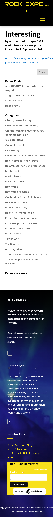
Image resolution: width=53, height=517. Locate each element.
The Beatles (12, 244)
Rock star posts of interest (21, 223)
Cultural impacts (15, 145)
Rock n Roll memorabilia (19, 213)
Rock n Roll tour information (21, 218)
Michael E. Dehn (18, 41)
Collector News (14, 140)
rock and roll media (16, 202)
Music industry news (17, 181)
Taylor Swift (12, 239)
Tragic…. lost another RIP (19, 95)
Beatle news (12, 106)
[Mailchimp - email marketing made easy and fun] (29, 494)
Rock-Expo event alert (29, 49)
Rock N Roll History (16, 207)
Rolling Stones (13, 233)
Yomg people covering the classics (26, 254)
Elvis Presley (12, 150)
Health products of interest (21, 160)
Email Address (17, 472)
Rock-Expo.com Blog (19, 445)
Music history (13, 45)
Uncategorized (14, 249)
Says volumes (13, 100)
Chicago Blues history (18, 120)
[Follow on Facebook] (26, 11)
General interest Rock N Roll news (25, 155)
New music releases (17, 192)
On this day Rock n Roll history (23, 197)
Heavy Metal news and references (25, 166)
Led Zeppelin (12, 171)
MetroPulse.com (17, 449)
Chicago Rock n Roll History (21, 125)
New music (11, 186)
